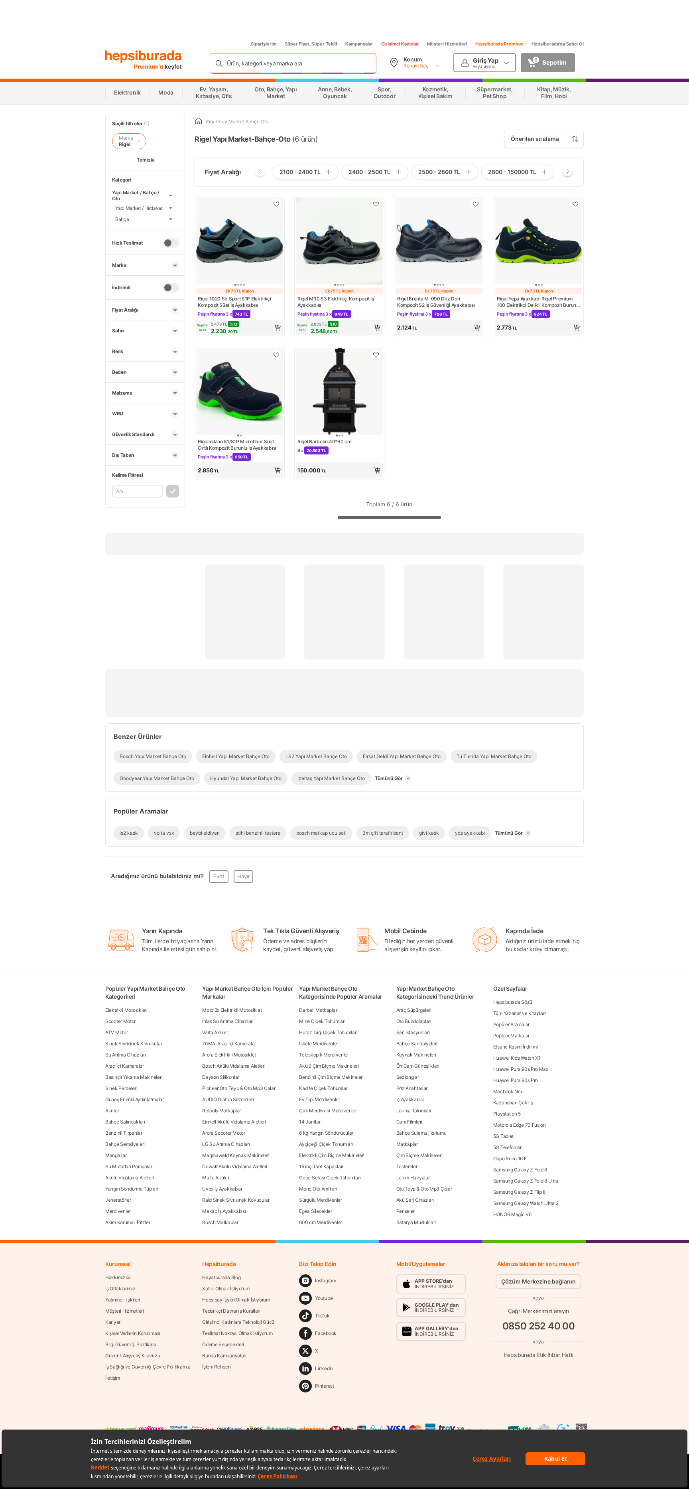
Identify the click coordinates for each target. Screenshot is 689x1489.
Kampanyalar (359, 44)
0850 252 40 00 (538, 1326)
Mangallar (115, 1155)
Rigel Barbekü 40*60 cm (324, 441)
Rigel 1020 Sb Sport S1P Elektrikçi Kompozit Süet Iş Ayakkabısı (234, 302)
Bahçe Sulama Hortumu (421, 1133)
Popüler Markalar (511, 1036)
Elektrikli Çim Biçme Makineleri (331, 1155)
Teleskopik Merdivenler (323, 1055)
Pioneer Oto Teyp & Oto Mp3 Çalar (238, 1088)
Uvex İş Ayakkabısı (222, 1189)
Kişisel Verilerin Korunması (132, 1333)
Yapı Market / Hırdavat (139, 208)
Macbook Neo (508, 1091)
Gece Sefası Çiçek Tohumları (329, 1178)
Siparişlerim (264, 44)
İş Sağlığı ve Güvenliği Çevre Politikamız (147, 1367)
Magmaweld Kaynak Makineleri (236, 1155)
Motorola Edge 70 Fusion (519, 1125)
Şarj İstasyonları (413, 1032)
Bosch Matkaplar (220, 1222)
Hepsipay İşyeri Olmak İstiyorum (236, 1300)
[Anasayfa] (199, 121)
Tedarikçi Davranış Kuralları (231, 1311)
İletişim (112, 1378)
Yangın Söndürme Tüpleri (131, 1189)
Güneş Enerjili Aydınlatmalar (134, 1099)
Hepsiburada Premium (499, 44)
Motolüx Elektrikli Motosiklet (232, 1010)
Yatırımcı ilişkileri (122, 1300)
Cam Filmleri (409, 1122)
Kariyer (112, 1322)
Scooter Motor (120, 1021)
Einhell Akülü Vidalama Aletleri (234, 1122)
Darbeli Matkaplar (318, 1010)
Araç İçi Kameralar (124, 1066)
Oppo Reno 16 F (510, 1158)
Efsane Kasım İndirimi (515, 1047)
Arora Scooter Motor (223, 1133)
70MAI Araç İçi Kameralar (229, 1044)
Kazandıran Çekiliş (513, 1103)
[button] (239, 328)
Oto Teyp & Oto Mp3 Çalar (424, 1189)
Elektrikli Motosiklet (126, 1010)
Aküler (112, 1111)
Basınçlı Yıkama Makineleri (133, 1077)
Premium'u (149, 66)
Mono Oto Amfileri (318, 1189)
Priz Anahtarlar (412, 1088)
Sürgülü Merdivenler (320, 1200)
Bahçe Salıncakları (125, 1122)
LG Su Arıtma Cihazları (226, 1144)
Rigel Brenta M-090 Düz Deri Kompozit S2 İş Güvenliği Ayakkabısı (436, 302)
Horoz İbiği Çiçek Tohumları (328, 1032)
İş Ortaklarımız (120, 1289)
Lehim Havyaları (413, 1178)
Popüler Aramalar (511, 1024)
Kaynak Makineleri (416, 1055)
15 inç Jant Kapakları (321, 1166)
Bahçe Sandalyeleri (417, 1044)
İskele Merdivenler (318, 1044)
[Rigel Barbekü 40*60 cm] (339, 392)
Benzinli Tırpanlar (123, 1133)
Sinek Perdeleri (121, 1088)
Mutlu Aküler (215, 1178)
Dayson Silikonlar (220, 1077)
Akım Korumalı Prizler (127, 1222)
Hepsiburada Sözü (512, 1002)
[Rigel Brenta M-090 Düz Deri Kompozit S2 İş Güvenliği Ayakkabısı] (439, 241)
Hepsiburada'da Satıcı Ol (558, 44)
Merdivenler (118, 1211)
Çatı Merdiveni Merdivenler (327, 1111)
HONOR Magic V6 (512, 1214)
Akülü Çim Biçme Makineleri (328, 1066)
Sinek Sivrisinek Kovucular (133, 1044)
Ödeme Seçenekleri (223, 1344)
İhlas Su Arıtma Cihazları (228, 1021)
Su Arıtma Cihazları (125, 1055)
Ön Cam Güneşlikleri (417, 1066)
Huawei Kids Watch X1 (517, 1058)
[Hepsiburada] (143, 56)
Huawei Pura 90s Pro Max (520, 1069)
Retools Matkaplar (221, 1111)
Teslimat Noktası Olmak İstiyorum (237, 1333)
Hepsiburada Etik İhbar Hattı (538, 1354)
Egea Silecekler (315, 1211)
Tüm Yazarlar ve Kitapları (519, 1013)
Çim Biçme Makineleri (419, 1155)
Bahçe (122, 219)
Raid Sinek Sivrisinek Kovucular (236, 1200)
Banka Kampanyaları (224, 1356)
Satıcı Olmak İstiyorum (225, 1289)
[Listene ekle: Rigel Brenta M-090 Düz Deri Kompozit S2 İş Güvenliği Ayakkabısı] (475, 204)
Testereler (406, 1166)
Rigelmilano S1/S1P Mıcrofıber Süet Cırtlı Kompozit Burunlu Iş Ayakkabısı (237, 444)
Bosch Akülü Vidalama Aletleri (233, 1066)
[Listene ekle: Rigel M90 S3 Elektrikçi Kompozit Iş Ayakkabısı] (376, 204)
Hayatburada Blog (221, 1277)
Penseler (405, 1211)
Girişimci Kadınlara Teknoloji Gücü (238, 1322)
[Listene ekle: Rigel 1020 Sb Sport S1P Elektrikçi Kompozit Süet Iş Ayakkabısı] (276, 204)
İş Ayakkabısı (410, 1099)
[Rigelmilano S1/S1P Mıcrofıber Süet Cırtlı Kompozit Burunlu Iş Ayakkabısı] (239, 392)
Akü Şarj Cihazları (415, 1200)
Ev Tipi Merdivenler (319, 1099)
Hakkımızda (118, 1277)
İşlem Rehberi (216, 1367)
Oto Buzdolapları (413, 1021)
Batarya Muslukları (416, 1222)
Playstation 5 (507, 1114)
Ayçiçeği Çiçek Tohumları (326, 1144)
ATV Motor (116, 1032)
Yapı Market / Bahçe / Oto (135, 195)
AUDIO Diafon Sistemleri (228, 1099)
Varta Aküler (215, 1032)
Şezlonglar (407, 1077)
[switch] (171, 243)
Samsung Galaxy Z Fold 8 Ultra (525, 1181)
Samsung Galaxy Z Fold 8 (520, 1170)
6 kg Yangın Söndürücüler (326, 1133)
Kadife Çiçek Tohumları (323, 1088)
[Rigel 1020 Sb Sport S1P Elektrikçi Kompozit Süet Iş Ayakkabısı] (239, 241)
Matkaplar (407, 1144)
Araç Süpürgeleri (413, 1010)
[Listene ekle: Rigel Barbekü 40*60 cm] (376, 354)
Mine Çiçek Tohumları (322, 1021)
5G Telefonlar (507, 1147)
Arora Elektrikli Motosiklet (229, 1055)
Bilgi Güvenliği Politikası (130, 1344)
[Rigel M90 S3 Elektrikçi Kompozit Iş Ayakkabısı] (339, 241)
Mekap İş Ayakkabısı (224, 1211)
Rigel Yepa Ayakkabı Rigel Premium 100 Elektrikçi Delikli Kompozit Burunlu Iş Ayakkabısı (538, 302)
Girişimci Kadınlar (400, 44)
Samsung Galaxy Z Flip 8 (519, 1192)
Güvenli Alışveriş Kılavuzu (132, 1356)
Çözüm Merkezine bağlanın (538, 1281)
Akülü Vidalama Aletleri (129, 1178)
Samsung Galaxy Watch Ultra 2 (526, 1203)
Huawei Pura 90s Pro (515, 1080)
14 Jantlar (309, 1122)
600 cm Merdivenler (320, 1222)
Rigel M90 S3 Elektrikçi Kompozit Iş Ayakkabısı (335, 302)
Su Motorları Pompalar (128, 1166)
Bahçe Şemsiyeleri (125, 1144)
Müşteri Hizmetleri (447, 44)
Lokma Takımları (413, 1111)
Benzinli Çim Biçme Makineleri (331, 1077)
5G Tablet (503, 1136)
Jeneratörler (118, 1200)
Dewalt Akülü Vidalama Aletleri (234, 1166)
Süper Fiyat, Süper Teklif (311, 44)
